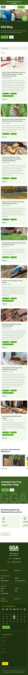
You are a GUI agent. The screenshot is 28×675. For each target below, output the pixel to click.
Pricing (3, 598)
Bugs (2, 578)
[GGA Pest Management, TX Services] (14, 548)
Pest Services (5, 534)
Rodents (17, 578)
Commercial (17, 570)
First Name (4, 637)
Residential (4, 570)
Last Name (4, 640)
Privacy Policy (22, 670)
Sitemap (10, 672)
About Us (3, 586)
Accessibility (5, 672)
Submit (5, 663)
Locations (17, 598)
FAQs (16, 590)
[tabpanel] (13, 462)
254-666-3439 (16, 558)
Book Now (4, 37)
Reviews (17, 588)
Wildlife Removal (4, 580)
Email (3, 648)
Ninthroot (23, 672)
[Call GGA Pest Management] (16, 7)
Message (3, 652)
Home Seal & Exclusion (20, 580)
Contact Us (4, 601)
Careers (2, 588)
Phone (3, 644)
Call (11, 37)
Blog (2, 590)
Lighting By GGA (4, 593)
